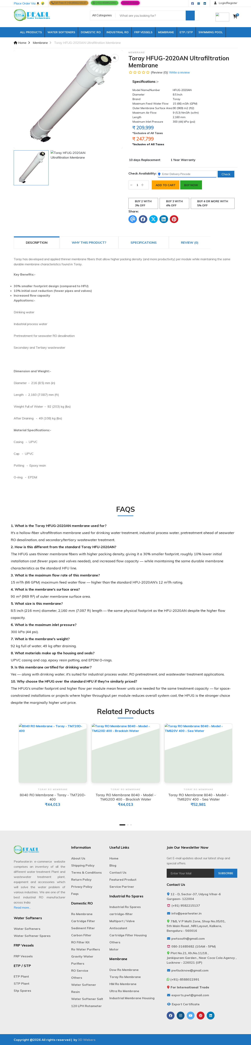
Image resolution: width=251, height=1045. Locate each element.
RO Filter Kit (80, 942)
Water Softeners (61, 32)
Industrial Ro (117, 32)
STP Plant (21, 983)
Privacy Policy (81, 887)
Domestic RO (91, 32)
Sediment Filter (83, 928)
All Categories (102, 15)
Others (76, 978)
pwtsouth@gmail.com (188, 938)
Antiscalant (118, 928)
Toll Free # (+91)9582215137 (70, 2)
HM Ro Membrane (122, 984)
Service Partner (121, 887)
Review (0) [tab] (189, 242)
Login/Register (227, 3)
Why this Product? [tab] (89, 242)
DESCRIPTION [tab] (36, 242)
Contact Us (117, 872)
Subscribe (225, 873)
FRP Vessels (143, 32)
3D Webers (86, 1040)
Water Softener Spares (32, 936)
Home (21, 43)
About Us (78, 858)
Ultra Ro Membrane (124, 991)
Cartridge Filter (83, 921)
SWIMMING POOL (210, 32)
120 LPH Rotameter (86, 1006)
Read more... (22, 907)
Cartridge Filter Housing (128, 935)
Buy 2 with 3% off (143, 203)
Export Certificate (186, 1004)
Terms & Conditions (86, 872)
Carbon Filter (81, 935)
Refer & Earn (130, 2)
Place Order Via (25, 3)
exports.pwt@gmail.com (190, 995)
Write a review (179, 72)
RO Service (79, 970)
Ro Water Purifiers (85, 949)
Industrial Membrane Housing (132, 998)
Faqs (75, 894)
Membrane (166, 32)
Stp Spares (22, 991)
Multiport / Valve (122, 921)
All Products (30, 32)
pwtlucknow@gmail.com (189, 970)
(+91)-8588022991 (105, 2)
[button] (122, 824)
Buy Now (191, 185)
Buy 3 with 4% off (174, 203)
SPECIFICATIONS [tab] (144, 242)
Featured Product (122, 879)
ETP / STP (186, 32)
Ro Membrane (82, 914)
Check (226, 174)
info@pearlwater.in (186, 913)
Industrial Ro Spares (125, 907)
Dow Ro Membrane (124, 970)
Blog (112, 865)
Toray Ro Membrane (125, 977)
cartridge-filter (121, 914)
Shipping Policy (83, 865)
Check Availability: (142, 173)
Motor (114, 949)
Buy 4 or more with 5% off (212, 203)
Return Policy (81, 879)
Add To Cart (166, 185)
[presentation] (8, 753)
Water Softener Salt (87, 999)
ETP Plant (21, 976)
